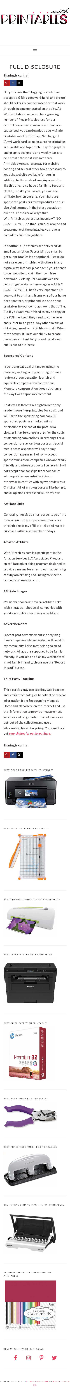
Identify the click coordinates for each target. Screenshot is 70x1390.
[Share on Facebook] (13, 83)
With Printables (35, 21)
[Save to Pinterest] (7, 83)
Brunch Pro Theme (36, 1381)
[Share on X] (20, 83)
